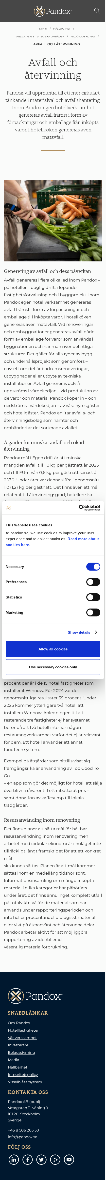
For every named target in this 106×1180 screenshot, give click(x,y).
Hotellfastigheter (23, 1030)
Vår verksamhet (22, 1037)
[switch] (93, 582)
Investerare (18, 1045)
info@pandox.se (22, 1136)
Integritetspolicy (23, 1074)
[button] (10, 11)
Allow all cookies (53, 649)
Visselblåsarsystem (25, 1082)
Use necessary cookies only (53, 667)
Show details (79, 632)
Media (13, 1059)
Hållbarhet (17, 1067)
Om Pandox (19, 1023)
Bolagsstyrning (21, 1052)
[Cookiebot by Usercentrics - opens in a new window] (78, 507)
